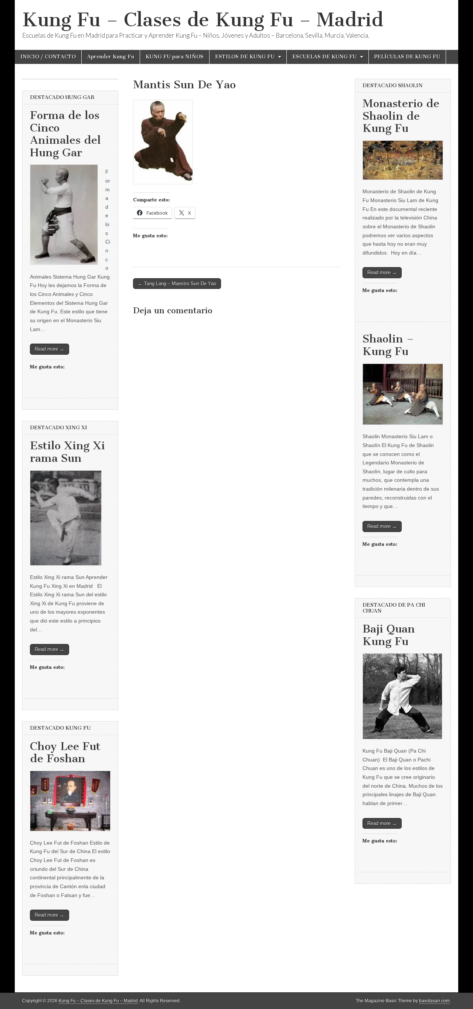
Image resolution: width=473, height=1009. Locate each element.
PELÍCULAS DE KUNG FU (407, 57)
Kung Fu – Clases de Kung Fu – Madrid (202, 19)
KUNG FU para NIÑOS (175, 57)
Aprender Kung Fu (110, 57)
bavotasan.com (434, 1000)
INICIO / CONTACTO (48, 57)
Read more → (49, 349)
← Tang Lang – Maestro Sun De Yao (177, 283)
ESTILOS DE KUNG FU (245, 57)
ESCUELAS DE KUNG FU (324, 57)
